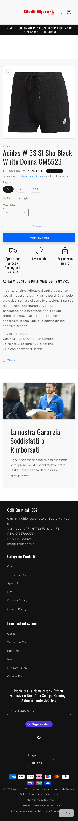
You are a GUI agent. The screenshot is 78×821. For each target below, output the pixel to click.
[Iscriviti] (66, 710)
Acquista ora (39, 237)
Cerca (11, 566)
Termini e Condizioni (22, 575)
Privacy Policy (17, 600)
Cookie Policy (17, 609)
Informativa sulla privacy (41, 800)
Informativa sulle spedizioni (28, 811)
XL (23, 190)
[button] (7, 12)
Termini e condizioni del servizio (41, 805)
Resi (10, 592)
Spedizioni (14, 583)
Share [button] (11, 360)
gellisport (19, 789)
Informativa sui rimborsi (44, 794)
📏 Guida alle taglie (16, 198)
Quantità (9, 205)
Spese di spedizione (33, 176)
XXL (38, 190)
